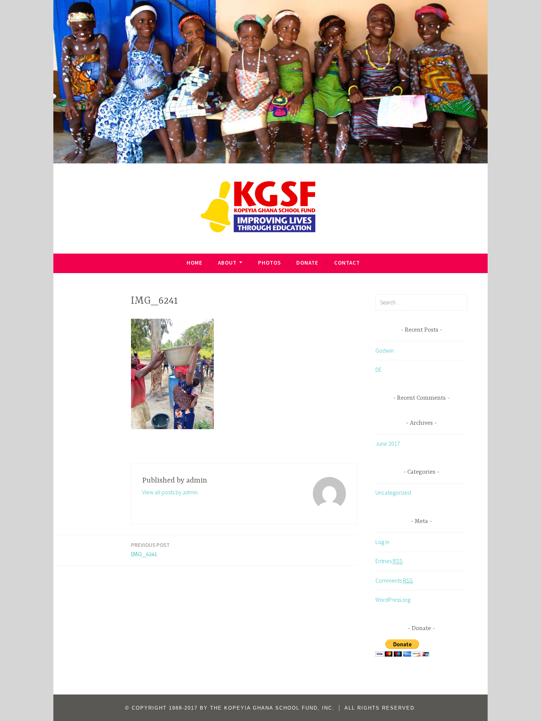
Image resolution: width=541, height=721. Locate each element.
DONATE (307, 262)
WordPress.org (392, 599)
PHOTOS (269, 262)
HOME (194, 262)
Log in (382, 541)
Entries (389, 561)
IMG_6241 (150, 549)
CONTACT (347, 262)
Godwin (384, 350)
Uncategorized (393, 492)
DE (378, 369)
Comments (394, 580)
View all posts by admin (170, 492)
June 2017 (387, 443)
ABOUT (227, 262)
